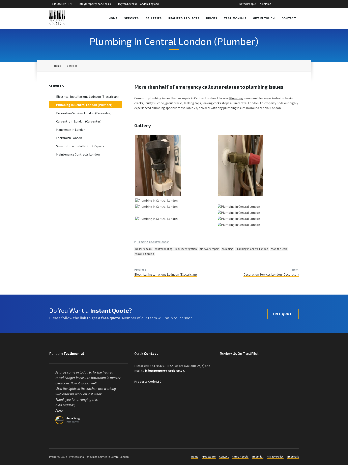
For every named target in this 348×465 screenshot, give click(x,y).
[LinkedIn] (287, 4)
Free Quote (209, 456)
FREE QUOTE (283, 313)
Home (57, 65)
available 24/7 (190, 108)
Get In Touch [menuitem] (264, 18)
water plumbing (144, 253)
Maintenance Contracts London (78, 154)
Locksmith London (69, 138)
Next (295, 269)
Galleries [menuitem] (153, 18)
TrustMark (293, 456)
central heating (163, 249)
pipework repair (209, 249)
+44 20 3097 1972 (62, 4)
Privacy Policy (275, 456)
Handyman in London (70, 130)
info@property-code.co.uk (95, 4)
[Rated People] (278, 4)
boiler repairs (143, 249)
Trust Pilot (265, 4)
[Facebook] (283, 4)
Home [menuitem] (113, 18)
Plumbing (236, 98)
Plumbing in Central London (153, 242)
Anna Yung (73, 418)
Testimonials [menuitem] (235, 18)
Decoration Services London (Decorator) (271, 274)
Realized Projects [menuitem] (183, 18)
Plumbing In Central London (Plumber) (84, 105)
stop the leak (279, 249)
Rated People (247, 4)
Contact (224, 456)
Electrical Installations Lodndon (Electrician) (165, 274)
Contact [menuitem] (289, 18)
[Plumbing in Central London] (158, 194)
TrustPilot (257, 456)
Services (72, 65)
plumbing (227, 249)
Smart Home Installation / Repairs (80, 146)
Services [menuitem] (131, 18)
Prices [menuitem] (211, 18)
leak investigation (186, 249)
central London (270, 108)
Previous (140, 269)
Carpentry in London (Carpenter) (78, 121)
